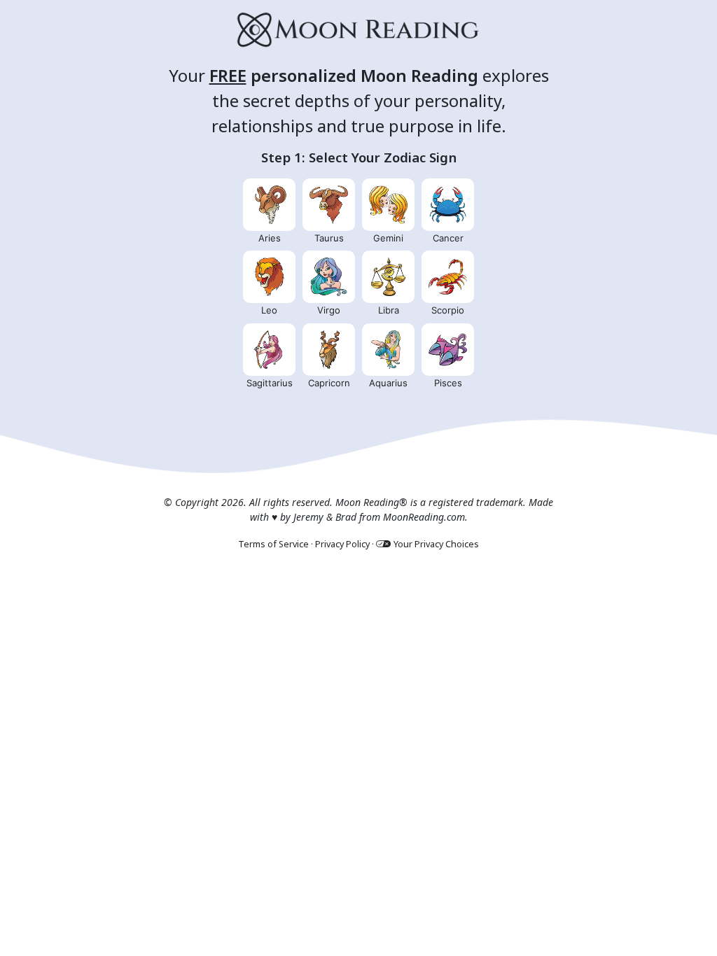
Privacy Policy (342, 544)
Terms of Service (273, 544)
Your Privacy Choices (436, 544)
